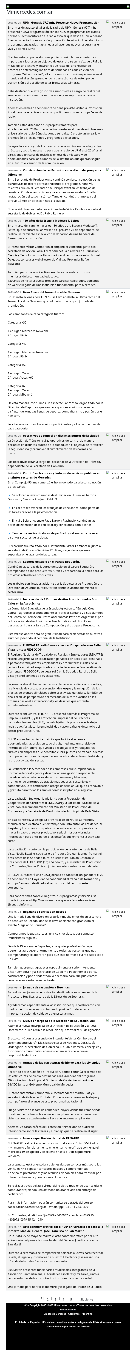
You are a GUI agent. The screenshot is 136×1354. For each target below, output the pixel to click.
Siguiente (86, 1299)
